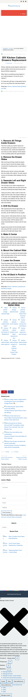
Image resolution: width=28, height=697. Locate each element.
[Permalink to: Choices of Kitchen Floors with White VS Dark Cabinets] (15, 433)
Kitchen (7, 451)
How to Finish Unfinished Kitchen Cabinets (6, 457)
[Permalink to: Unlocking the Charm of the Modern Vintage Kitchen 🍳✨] (15, 399)
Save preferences (6, 685)
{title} (4, 687)
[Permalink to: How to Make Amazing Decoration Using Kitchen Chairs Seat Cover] (12, 416)
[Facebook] (21, 1)
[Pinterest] (23, 1)
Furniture (16, 451)
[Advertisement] (14, 31)
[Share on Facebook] (11, 391)
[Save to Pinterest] (4, 391)
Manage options (7, 672)
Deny (9, 681)
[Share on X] (17, 391)
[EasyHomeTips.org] (14, 6)
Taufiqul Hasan (6, 464)
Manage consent (5, 695)
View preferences (18, 681)
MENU (24, 14)
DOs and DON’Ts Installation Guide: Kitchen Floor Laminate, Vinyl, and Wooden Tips (14, 427)
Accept (3, 681)
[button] (14, 622)
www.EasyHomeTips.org (14, 594)
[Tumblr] (26, 1)
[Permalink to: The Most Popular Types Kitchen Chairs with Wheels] (15, 407)
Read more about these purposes (12, 678)
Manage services (8, 674)
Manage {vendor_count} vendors (12, 675)
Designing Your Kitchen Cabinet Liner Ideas (21, 457)
